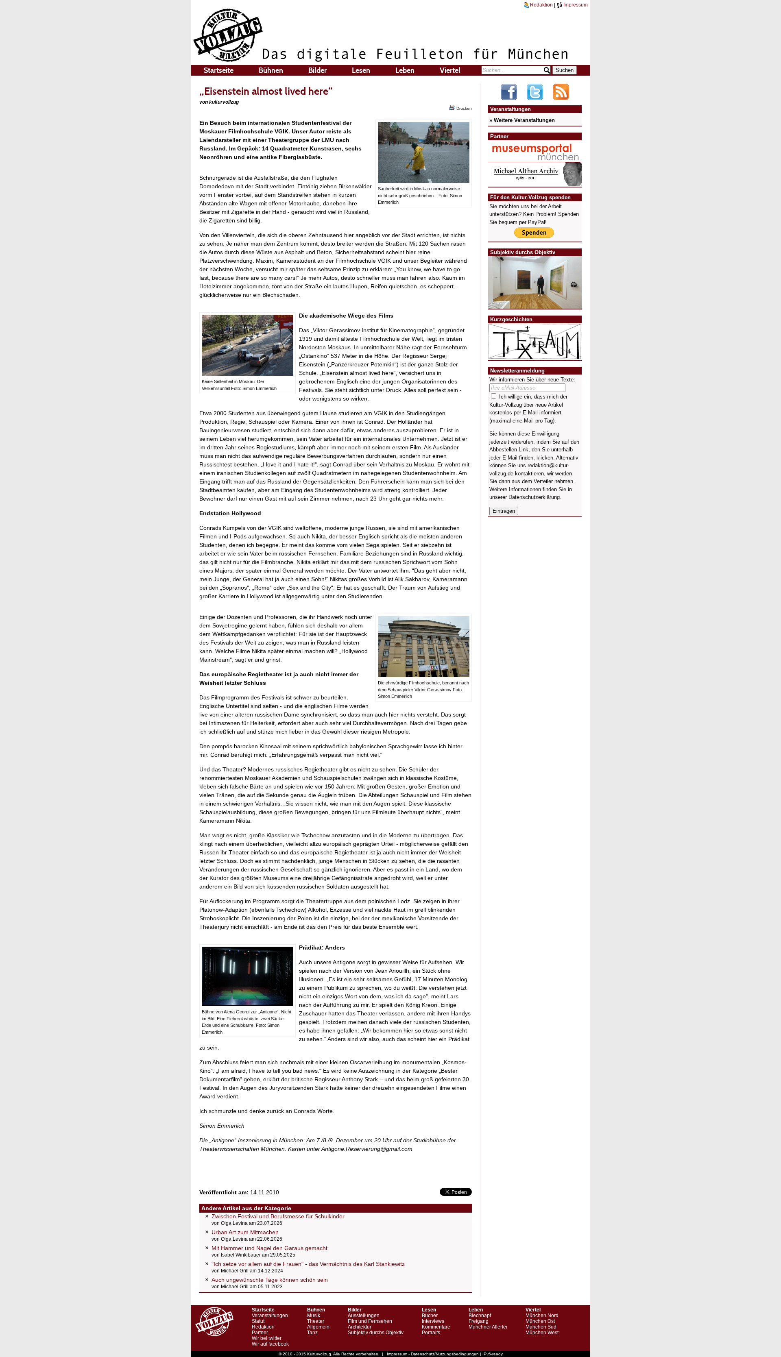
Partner (260, 1332)
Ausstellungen (364, 1315)
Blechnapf (480, 1315)
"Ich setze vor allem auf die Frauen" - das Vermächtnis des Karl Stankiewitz (308, 1264)
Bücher (430, 1315)
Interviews (433, 1321)
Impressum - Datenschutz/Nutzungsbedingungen (433, 1354)
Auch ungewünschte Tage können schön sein (270, 1279)
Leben (404, 70)
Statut (258, 1321)
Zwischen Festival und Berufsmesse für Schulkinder (278, 1216)
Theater (315, 1321)
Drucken (463, 108)
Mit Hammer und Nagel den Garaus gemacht (269, 1248)
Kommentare (436, 1327)
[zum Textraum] (534, 354)
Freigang (479, 1321)
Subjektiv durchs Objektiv (376, 1332)
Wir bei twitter (266, 1338)
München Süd (541, 1327)
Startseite (218, 70)
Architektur (359, 1327)
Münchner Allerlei (488, 1327)
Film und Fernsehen (370, 1321)
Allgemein (318, 1327)
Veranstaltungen (270, 1315)
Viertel (450, 70)
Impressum (575, 5)
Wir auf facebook (270, 1344)
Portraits (431, 1332)
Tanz (312, 1332)
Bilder (317, 70)
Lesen (361, 70)
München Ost (540, 1321)
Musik (313, 1315)
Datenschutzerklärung (534, 497)
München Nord (542, 1315)
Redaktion (541, 5)
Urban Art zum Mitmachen (245, 1232)
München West (542, 1332)
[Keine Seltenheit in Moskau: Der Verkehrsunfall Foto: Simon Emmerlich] (247, 373)
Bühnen (271, 70)
